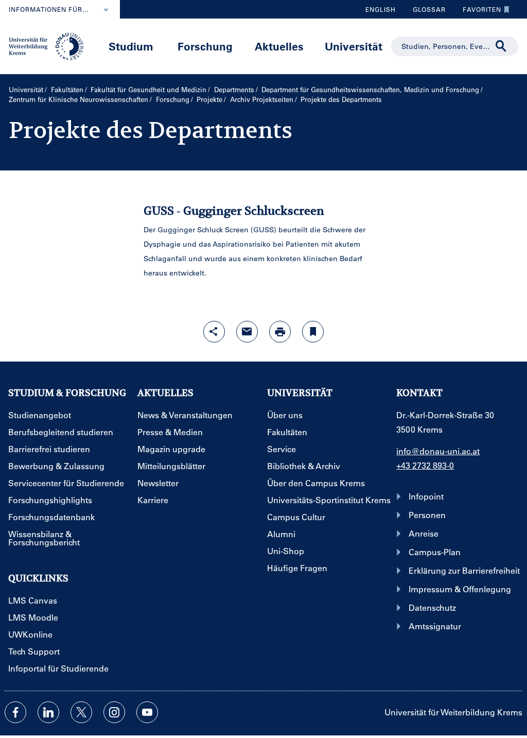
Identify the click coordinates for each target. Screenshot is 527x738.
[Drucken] (280, 331)
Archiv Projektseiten (261, 99)
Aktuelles (279, 46)
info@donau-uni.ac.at (438, 450)
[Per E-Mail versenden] (247, 331)
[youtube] (147, 712)
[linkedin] (48, 712)
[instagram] (114, 712)
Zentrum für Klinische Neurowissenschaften (78, 99)
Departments (234, 89)
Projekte (209, 99)
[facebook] (15, 712)
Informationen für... (49, 9)
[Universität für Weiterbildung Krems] (50, 45)
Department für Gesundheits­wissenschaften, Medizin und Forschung (370, 89)
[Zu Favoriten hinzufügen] (313, 331)
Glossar (425, 12)
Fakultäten (67, 89)
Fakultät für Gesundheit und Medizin (148, 89)
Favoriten (478, 12)
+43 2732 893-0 (425, 465)
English (380, 9)
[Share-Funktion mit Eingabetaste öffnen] (214, 331)
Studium (131, 46)
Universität (353, 46)
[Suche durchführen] (501, 46)
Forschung (205, 46)
